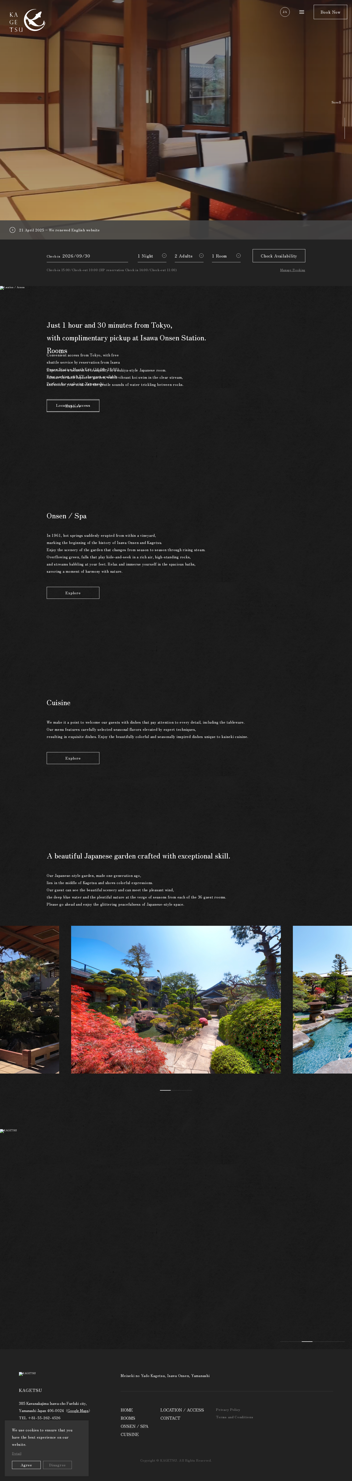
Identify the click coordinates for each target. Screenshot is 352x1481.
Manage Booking (292, 270)
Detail (16, 1453)
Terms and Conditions (234, 1416)
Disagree (57, 1464)
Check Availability (279, 256)
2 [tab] (176, 1090)
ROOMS (128, 1418)
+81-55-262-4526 (44, 1417)
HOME (127, 1410)
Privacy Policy (228, 1409)
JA (285, 12)
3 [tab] (187, 1090)
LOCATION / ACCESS (182, 1410)
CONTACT (170, 1418)
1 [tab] (165, 1090)
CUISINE (130, 1434)
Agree (26, 1464)
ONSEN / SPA (134, 1426)
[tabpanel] (176, 1002)
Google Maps (78, 1410)
